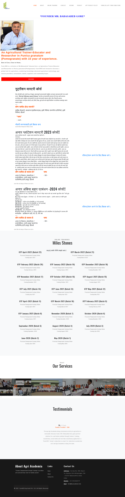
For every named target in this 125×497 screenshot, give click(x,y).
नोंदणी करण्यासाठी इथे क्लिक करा (28, 124)
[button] (22, 433)
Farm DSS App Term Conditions (111, 5)
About (43, 5)
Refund (71, 5)
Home (35, 5)
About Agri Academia (28, 466)
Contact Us (50, 477)
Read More (31, 79)
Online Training (52, 5)
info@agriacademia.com (74, 484)
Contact (63, 5)
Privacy (79, 5)
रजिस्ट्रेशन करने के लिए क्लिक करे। (96, 155)
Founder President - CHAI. (62, 427)
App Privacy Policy (91, 5)
